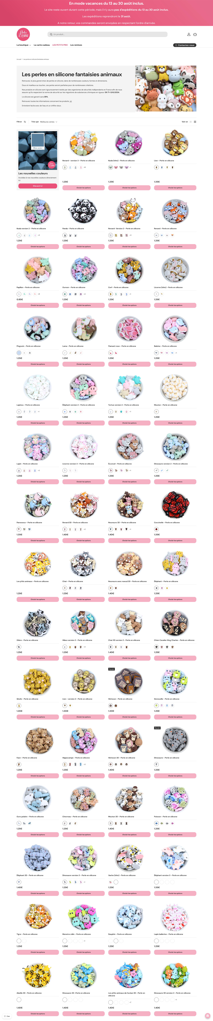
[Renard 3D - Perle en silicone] (83, 505)
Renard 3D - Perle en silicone (75, 522)
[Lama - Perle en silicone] (83, 329)
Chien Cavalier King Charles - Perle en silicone (174, 640)
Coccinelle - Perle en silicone (167, 522)
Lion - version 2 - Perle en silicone (77, 699)
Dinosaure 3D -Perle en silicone (76, 993)
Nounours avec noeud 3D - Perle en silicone (127, 581)
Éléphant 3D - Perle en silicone (30, 875)
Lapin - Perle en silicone (27, 464)
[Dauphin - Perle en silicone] (129, 917)
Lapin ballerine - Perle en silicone (168, 934)
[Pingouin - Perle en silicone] (38, 329)
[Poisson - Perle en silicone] (175, 799)
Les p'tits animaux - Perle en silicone (33, 581)
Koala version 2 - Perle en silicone (31, 228)
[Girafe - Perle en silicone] (38, 682)
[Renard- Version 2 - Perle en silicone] (129, 211)
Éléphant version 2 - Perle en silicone (78, 405)
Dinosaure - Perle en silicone (166, 758)
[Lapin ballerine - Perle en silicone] (175, 917)
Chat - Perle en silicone (72, 581)
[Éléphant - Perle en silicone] (175, 564)
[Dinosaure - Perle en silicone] (175, 741)
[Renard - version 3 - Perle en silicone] (83, 143)
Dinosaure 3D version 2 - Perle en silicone (172, 993)
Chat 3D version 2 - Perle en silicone (124, 640)
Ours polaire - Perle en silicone (30, 816)
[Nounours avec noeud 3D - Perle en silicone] (129, 564)
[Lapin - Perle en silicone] (38, 447)
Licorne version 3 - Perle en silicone (78, 464)
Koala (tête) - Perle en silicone (121, 160)
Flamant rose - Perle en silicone (122, 346)
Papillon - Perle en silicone (28, 287)
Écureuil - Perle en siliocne (120, 464)
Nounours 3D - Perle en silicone (122, 522)
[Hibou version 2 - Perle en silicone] (83, 623)
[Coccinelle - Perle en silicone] (175, 505)
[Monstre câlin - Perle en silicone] (83, 917)
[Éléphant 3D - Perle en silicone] (38, 858)
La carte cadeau (42, 45)
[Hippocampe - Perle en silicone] (83, 741)
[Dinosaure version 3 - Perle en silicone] (83, 858)
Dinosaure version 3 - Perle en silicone (79, 875)
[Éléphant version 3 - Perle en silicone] (175, 858)
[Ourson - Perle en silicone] (83, 270)
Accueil (19, 59)
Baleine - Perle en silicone (165, 346)
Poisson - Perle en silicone (165, 816)
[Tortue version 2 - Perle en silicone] (129, 388)
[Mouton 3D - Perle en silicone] (129, 799)
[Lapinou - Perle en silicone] (38, 388)
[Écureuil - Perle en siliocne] (129, 447)
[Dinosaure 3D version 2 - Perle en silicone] (175, 976)
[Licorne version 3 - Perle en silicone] (83, 447)
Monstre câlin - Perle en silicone (76, 934)
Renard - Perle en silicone (165, 228)
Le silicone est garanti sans (35, 97)
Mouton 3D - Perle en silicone (121, 816)
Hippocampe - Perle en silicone (76, 758)
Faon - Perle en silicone (27, 758)
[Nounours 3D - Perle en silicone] (129, 505)
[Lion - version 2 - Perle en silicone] (83, 682)
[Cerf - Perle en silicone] (129, 270)
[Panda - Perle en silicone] (83, 211)
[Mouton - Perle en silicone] (175, 388)
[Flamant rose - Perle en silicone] (129, 329)
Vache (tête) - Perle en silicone (122, 875)
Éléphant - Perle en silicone (166, 581)
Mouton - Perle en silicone (165, 405)
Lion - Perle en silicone (164, 160)
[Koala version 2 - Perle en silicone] (38, 211)
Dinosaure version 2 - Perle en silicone (171, 464)
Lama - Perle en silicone (72, 346)
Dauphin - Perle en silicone (120, 934)
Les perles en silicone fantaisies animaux (36, 59)
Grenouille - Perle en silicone (166, 699)
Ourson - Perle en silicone (73, 287)
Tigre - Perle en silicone (27, 934)
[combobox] (107, 34)
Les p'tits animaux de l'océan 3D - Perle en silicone (126, 994)
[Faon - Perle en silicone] (38, 741)
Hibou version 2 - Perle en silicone (77, 640)
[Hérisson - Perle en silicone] (129, 682)
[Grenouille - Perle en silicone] (175, 682)
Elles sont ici (37, 186)
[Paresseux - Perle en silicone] (38, 505)
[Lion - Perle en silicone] (175, 143)
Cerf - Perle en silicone (118, 287)
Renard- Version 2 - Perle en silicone (124, 228)
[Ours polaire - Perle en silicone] (38, 799)
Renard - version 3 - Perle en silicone (78, 160)
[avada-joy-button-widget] (207, 1015)
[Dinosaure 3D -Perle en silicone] (83, 976)
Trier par (35, 122)
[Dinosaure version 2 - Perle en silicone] (175, 447)
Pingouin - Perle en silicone (28, 346)
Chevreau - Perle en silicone (74, 816)
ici (70, 101)
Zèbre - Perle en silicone (27, 640)
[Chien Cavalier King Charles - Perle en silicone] (175, 623)
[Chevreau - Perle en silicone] (83, 799)
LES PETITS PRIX (60, 45)
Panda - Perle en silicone (73, 228)
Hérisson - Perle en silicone (120, 699)
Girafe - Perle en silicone (27, 699)
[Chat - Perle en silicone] (83, 564)
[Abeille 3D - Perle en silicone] (38, 976)
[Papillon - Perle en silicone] (38, 270)
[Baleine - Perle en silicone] (175, 329)
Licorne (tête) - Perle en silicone (168, 287)
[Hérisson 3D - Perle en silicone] (129, 741)
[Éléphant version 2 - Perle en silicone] (83, 388)
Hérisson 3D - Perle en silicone (121, 758)
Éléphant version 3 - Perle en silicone (170, 875)
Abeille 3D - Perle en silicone (29, 993)
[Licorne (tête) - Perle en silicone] (175, 270)
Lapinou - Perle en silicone (28, 405)
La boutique (22, 45)
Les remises (76, 45)
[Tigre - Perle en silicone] (38, 917)
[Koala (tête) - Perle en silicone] (129, 143)
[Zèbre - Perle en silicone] (38, 623)
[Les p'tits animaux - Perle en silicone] (38, 564)
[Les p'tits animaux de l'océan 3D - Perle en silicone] (129, 976)
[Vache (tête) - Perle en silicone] (129, 858)
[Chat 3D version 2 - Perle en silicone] (129, 623)
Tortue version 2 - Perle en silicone (123, 405)
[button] (195, 34)
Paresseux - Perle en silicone (29, 522)
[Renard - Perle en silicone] (175, 211)
